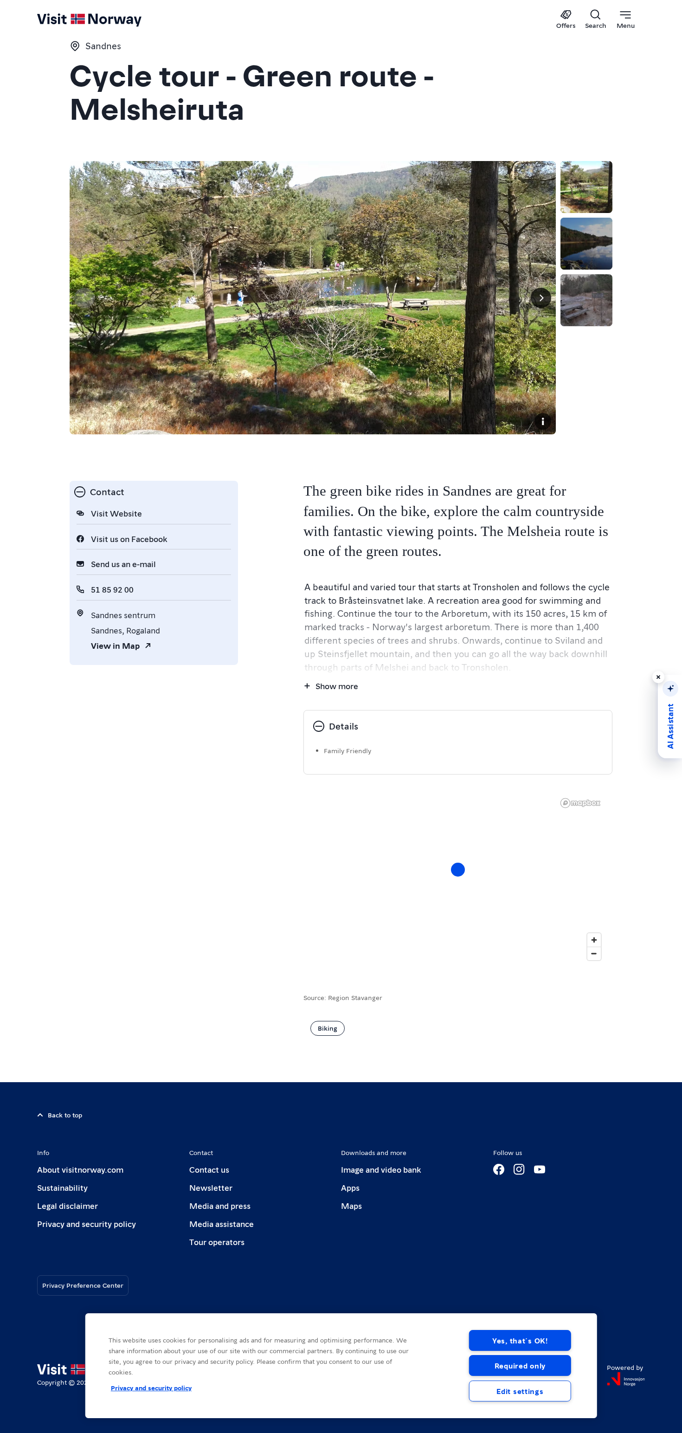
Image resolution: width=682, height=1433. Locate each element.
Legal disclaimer (67, 1205)
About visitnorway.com (80, 1169)
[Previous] (84, 298)
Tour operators (216, 1241)
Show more (336, 685)
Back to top (65, 1114)
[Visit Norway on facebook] (498, 1169)
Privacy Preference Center (82, 1285)
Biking (327, 1028)
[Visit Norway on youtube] (539, 1169)
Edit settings (519, 1391)
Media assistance (221, 1223)
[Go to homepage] (104, 19)
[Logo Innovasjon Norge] (626, 1379)
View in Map (115, 645)
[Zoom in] (594, 940)
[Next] (541, 298)
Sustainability (62, 1187)
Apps (350, 1187)
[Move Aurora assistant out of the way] (658, 677)
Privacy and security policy (86, 1223)
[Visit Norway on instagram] (519, 1169)
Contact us (209, 1169)
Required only (520, 1365)
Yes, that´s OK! (520, 1340)
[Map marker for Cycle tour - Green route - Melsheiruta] (458, 870)
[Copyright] (542, 421)
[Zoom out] (594, 953)
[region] (341, 1365)
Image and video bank (381, 1169)
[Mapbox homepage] (580, 803)
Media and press (220, 1205)
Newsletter (210, 1187)
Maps (351, 1205)
